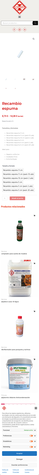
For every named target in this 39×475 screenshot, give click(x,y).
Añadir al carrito (17, 198)
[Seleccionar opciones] (34, 263)
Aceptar (19, 453)
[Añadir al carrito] (34, 216)
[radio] (12, 170)
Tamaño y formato (8, 166)
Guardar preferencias (19, 465)
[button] (36, 408)
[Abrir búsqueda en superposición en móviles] (19, 23)
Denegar (19, 459)
